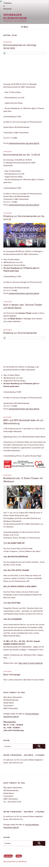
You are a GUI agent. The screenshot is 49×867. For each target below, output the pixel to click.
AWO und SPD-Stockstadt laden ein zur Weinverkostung (23, 421)
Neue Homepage (11, 674)
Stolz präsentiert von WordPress (15, 861)
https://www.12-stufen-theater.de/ (30, 663)
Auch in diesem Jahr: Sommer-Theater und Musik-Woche (22, 306)
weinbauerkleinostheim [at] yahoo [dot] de (24, 143)
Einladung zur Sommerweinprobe (20, 332)
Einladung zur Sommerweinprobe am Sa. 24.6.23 (24, 217)
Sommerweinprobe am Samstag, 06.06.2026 (20, 46)
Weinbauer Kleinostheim (15, 16)
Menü (26, 27)
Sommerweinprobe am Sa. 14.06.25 (21, 154)
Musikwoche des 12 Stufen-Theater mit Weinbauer (23, 479)
